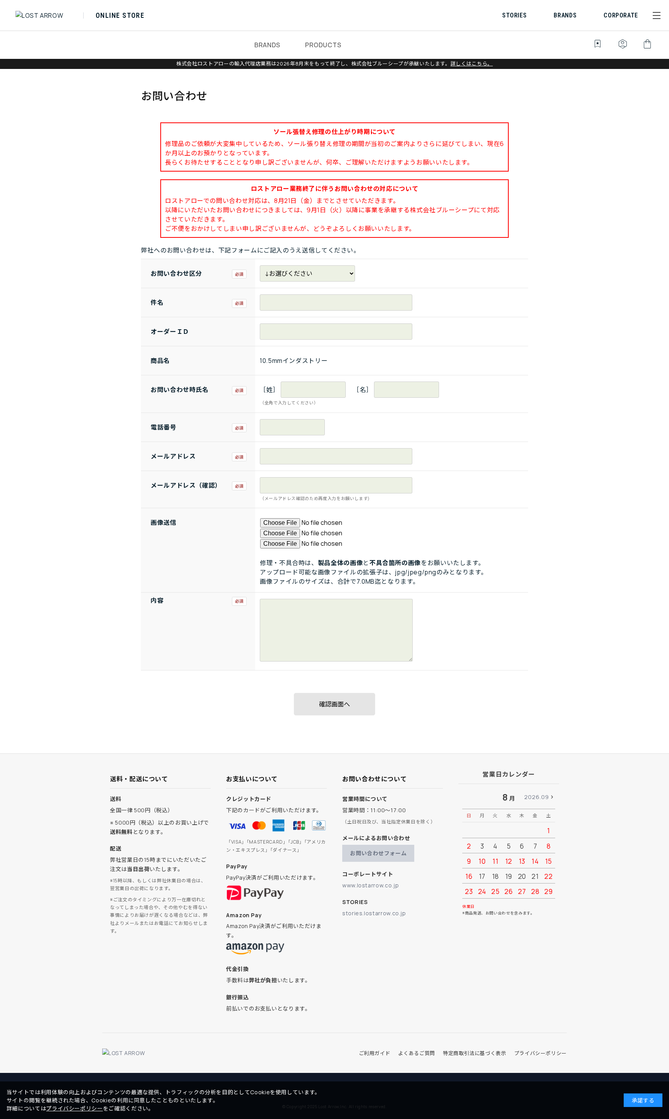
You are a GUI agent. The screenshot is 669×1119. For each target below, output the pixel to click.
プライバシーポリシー (540, 1053)
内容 (157, 600)
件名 (157, 302)
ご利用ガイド (375, 1053)
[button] (656, 15)
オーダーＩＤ (170, 331)
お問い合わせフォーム (378, 853)
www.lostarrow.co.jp (370, 885)
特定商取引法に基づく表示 (474, 1053)
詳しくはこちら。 (472, 63)
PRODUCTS (323, 45)
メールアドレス (173, 456)
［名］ (362, 389)
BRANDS (267, 45)
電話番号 (164, 427)
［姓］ (269, 389)
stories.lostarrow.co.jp (374, 913)
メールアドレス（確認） (186, 485)
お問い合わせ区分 (176, 273)
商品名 (160, 360)
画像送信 (164, 522)
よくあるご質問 (416, 1053)
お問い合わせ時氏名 (180, 389)
